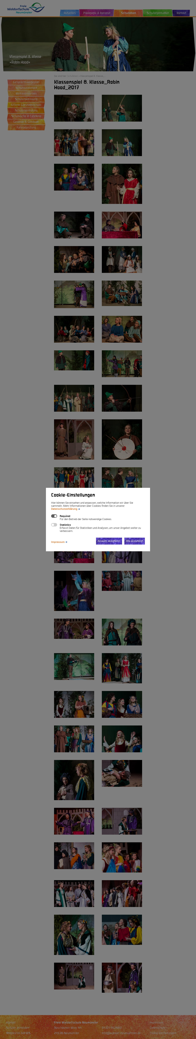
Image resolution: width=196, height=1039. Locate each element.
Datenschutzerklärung (64, 509)
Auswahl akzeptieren (109, 541)
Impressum (58, 541)
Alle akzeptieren (134, 541)
